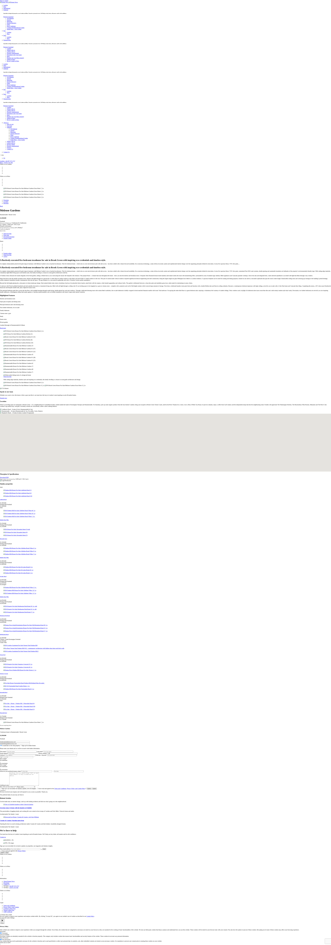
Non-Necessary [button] (4, 938)
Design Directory (11, 23)
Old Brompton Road (4, 634)
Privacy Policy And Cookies (11, 907)
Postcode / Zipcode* (41, 755)
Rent (4, 35)
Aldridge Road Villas (4, 519)
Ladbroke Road (3, 499)
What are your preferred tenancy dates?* (11, 771)
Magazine (9, 21)
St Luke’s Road (3, 576)
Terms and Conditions (60, 788)
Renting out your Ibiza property (15, 58)
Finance (9, 147)
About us (5, 122)
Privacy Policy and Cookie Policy (76, 788)
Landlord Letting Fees (9, 908)
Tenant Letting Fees (8, 910)
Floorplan (6, 200)
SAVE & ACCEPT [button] (5, 942)
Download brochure (8, 237)
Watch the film (7, 233)
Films (8, 24)
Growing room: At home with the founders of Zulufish (16, 808)
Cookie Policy (90, 916)
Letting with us (11, 51)
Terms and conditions (9, 905)
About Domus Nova (9, 881)
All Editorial (10, 18)
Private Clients (11, 144)
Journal (9, 20)
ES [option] (4, 158)
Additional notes (4, 785)
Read (3, 328)
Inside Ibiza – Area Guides (14, 29)
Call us (5, 256)
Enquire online (7, 238)
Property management (13, 53)
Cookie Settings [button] (10, 918)
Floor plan (6, 235)
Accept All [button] (3, 918)
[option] (167, 158)
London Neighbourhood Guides (15, 27)
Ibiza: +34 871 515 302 (6, 162)
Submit (89, 788)
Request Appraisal (8, 17)
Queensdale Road (3, 692)
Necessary (5, 933)
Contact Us (10, 149)
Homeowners (7, 40)
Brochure (6, 203)
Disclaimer (6, 883)
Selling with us (11, 50)
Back (1, 206)
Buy (4, 31)
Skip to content (4, 0)
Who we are (10, 124)
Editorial (5, 10)
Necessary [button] (3, 931)
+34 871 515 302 (13, 887)
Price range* (3, 758)
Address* (3, 755)
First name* (3, 751)
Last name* (40, 751)
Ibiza (4, 7)
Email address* (4, 753)
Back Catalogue (11, 26)
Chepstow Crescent (4, 673)
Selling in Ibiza (11, 59)
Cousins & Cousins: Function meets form (12, 820)
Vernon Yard (2, 654)
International (6, 8)
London (5, 5)
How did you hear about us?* (8, 787)
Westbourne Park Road (5, 615)
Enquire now (3, 398)
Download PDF (4, 477)
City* (1, 757)
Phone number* (43, 753)
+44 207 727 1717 (14, 886)
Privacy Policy (22, 851)
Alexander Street (3, 538)
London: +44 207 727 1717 (7, 161)
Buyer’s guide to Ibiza (13, 61)
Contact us (3, 837)
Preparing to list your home (14, 55)
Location (5, 201)
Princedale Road (3, 712)
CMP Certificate (7, 912)
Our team (9, 126)
